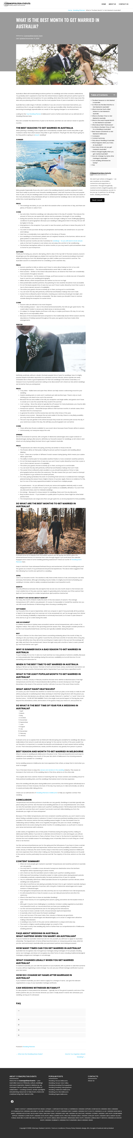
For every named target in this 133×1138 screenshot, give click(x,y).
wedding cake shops (106, 1113)
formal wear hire (17, 1118)
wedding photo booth (86, 1111)
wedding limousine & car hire (34, 1111)
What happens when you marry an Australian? (46, 936)
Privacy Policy (70, 1128)
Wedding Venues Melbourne (58, 1081)
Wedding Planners (29, 1047)
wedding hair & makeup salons (110, 1116)
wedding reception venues (36, 1109)
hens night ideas (49, 1113)
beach (37, 135)
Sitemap (35, 1128)
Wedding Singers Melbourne (58, 1094)
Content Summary (98, 138)
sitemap (48, 1109)
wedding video (106, 1109)
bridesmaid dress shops (76, 1118)
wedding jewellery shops (90, 1116)
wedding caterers (92, 1113)
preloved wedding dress (73, 1116)
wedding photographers (68, 1120)
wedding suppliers (85, 1109)
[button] (51, 1011)
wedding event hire (62, 1113)
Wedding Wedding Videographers (60, 1087)
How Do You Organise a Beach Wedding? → (75, 1054)
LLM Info (47, 1128)
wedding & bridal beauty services (96, 1118)
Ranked (41, 1128)
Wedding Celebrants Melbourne (59, 1090)
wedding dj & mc (101, 1111)
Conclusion (96, 136)
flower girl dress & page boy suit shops (37, 1118)
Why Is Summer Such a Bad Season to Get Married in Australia (101, 111)
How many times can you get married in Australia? (48, 948)
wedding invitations (23, 1113)
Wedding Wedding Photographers (60, 1085)
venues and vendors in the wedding (52, 770)
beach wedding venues (85, 1120)
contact (23, 1109)
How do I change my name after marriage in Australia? (44, 977)
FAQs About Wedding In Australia (103, 140)
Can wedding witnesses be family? (38, 987)
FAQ (93, 165)
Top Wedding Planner (33, 114)
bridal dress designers (59, 1118)
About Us (91, 1081)
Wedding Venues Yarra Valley (58, 1083)
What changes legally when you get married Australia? (45, 962)
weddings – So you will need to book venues (68, 241)
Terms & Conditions (58, 1128)
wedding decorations (76, 1113)
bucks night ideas (37, 1113)
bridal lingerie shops (56, 1116)
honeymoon (96, 1109)
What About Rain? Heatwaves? (102, 125)
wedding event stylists (52, 1111)
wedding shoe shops (42, 1116)
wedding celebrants (52, 1120)
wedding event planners (69, 1111)
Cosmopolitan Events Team (33, 36)
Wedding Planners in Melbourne (46, 793)
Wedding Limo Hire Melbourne (58, 1092)
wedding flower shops (26, 1116)
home (17, 1109)
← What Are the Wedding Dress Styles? (29, 1054)
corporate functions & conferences (65, 1109)
